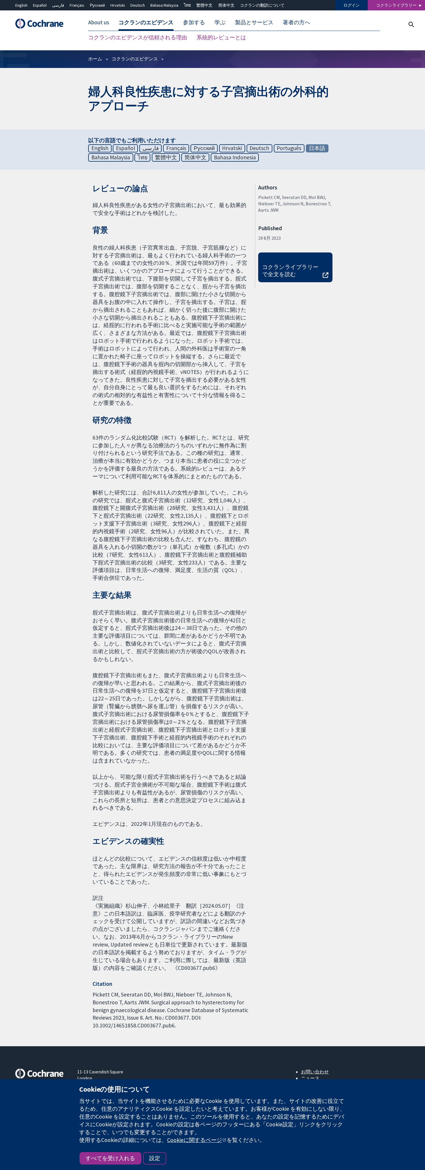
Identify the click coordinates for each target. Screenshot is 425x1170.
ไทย (187, 5)
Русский (97, 5)
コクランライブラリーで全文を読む (290, 270)
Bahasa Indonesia (235, 157)
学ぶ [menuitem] (220, 22)
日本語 (317, 148)
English (21, 5)
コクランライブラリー (396, 5)
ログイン (351, 5)
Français (77, 5)
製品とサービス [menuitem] (254, 22)
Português (289, 148)
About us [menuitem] (98, 22)
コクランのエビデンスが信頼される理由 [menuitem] (137, 37)
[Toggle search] (411, 24)
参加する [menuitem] (194, 22)
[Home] (42, 24)
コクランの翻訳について (262, 5)
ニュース (310, 1078)
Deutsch (137, 5)
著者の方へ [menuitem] (296, 22)
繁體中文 (204, 5)
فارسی (58, 5)
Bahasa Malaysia (164, 5)
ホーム (95, 59)
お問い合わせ (315, 1072)
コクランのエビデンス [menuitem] (146, 22)
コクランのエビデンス (135, 59)
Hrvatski (117, 5)
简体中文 (226, 5)
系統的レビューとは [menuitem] (221, 37)
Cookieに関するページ (194, 1139)
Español (40, 5)
